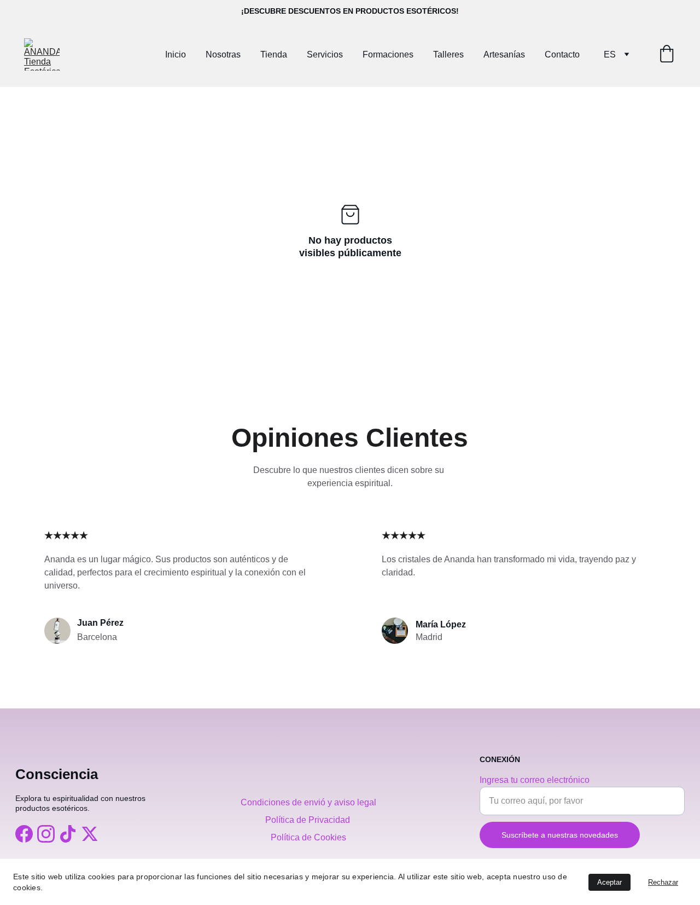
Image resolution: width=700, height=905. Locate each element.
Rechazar (663, 882)
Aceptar (609, 882)
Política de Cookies (308, 837)
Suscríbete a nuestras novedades (559, 835)
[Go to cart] (666, 54)
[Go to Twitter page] (89, 834)
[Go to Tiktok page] (68, 834)
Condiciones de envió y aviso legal (308, 802)
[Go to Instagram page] (46, 834)
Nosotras (223, 54)
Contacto (562, 54)
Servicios (325, 54)
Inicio (175, 54)
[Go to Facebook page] (24, 834)
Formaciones (388, 54)
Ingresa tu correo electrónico (535, 780)
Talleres (448, 54)
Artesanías (504, 54)
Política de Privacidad (308, 820)
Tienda (273, 54)
